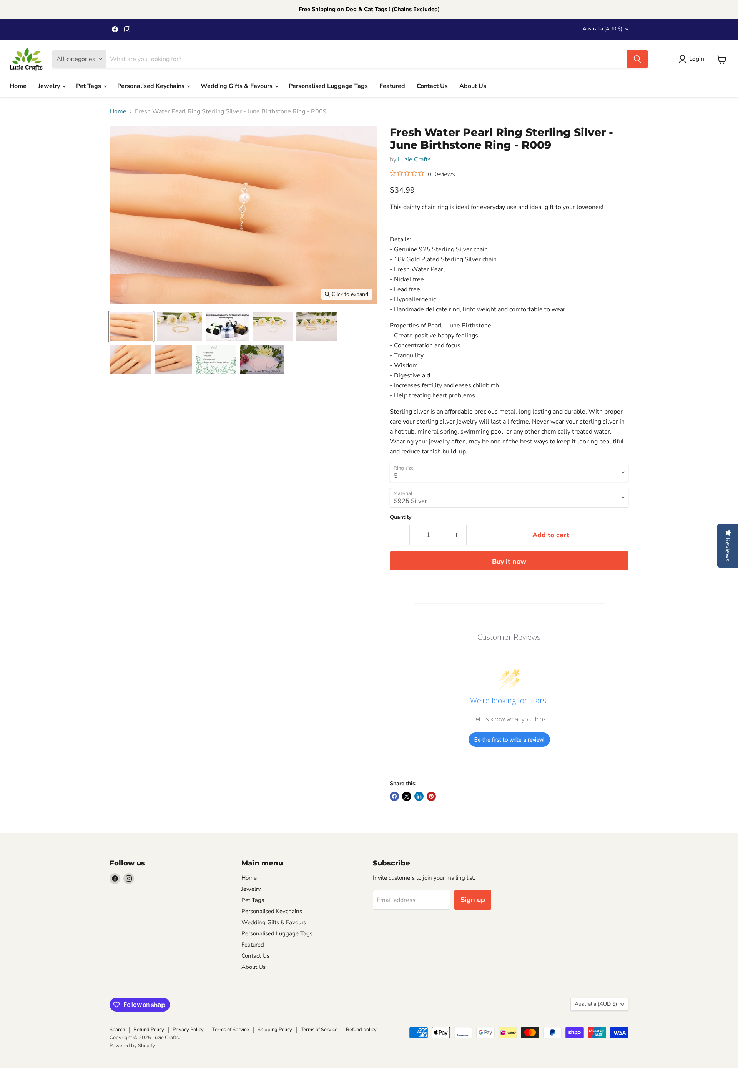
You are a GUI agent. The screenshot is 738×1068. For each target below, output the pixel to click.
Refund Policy (148, 1029)
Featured (392, 86)
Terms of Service (230, 1029)
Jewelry (50, 86)
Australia (602, 28)
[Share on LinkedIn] (419, 796)
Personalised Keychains (151, 86)
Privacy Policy (188, 1029)
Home (18, 86)
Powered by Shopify (132, 1045)
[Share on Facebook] (394, 796)
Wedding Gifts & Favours (237, 86)
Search (117, 1029)
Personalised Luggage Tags (328, 86)
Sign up (472, 899)
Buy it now (509, 561)
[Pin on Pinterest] (431, 796)
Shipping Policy (275, 1029)
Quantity (400, 517)
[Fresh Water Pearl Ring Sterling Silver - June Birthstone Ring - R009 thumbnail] (227, 326)
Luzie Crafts (414, 159)
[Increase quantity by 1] (457, 535)
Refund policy (361, 1029)
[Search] (637, 59)
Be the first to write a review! (509, 739)
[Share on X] (406, 796)
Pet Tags (89, 86)
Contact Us (432, 86)
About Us (472, 86)
